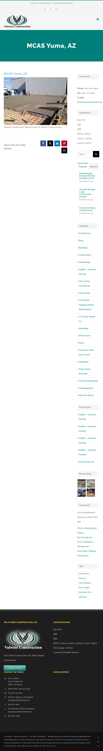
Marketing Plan (85, 592)
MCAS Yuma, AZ (86, 462)
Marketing (83, 328)
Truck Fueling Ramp (88, 381)
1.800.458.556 (90, 528)
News (81, 343)
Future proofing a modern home (87, 209)
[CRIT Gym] (90, 483)
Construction (85, 255)
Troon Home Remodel (85, 371)
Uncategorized (86, 388)
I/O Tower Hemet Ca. (87, 318)
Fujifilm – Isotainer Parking (87, 271)
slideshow (83, 597)
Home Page (84, 293)
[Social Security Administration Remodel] (81, 492)
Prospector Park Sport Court (86, 352)
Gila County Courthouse (84, 283)
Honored (82, 578)
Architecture (85, 233)
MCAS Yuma (84, 335)
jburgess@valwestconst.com (20, 712)
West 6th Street (86, 395)
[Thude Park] (81, 483)
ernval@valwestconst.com (63, 3)
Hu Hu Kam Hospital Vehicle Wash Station (86, 305)
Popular (83, 166)
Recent (94, 166)
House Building (85, 583)
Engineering (84, 262)
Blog (81, 240)
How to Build (84, 587)
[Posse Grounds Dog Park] (90, 492)
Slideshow (84, 362)
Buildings (83, 248)
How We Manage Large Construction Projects (87, 193)
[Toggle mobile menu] (98, 19)
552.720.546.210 (84, 537)
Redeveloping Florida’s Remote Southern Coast (87, 175)
